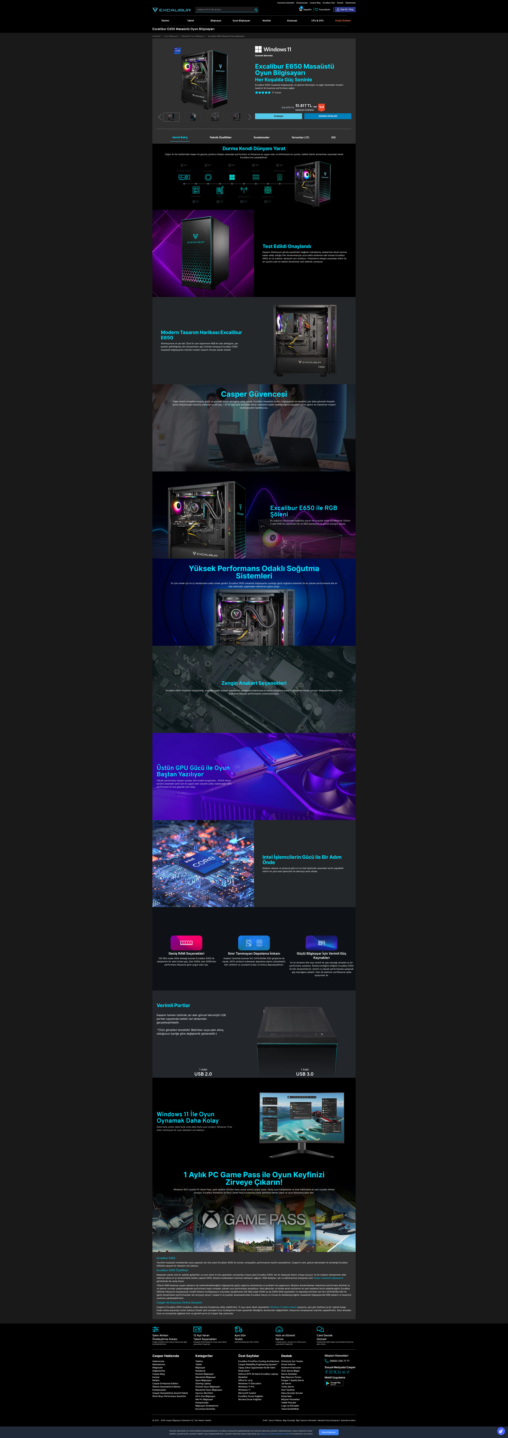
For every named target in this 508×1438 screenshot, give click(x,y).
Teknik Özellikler (221, 137)
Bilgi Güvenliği (289, 1420)
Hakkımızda (350, 3)
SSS (333, 137)
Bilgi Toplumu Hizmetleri (306, 1420)
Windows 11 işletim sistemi (283, 1307)
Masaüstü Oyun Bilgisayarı (193, 36)
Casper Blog (315, 3)
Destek (340, 3)
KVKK (265, 1420)
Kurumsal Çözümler (285, 3)
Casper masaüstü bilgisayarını (328, 1278)
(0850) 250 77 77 (339, 1360)
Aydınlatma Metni (348, 1420)
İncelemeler (262, 137)
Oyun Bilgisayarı (171, 36)
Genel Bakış (180, 137)
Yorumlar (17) (300, 137)
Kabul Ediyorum (328, 1432)
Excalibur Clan (329, 3)
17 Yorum (276, 92)
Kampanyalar (302, 3)
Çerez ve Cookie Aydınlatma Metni (275, 1434)
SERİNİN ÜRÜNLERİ (328, 116)
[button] (160, 117)
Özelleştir (278, 116)
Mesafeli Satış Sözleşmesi (329, 1420)
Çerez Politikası (275, 1420)
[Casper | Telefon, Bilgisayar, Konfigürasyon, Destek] (171, 10)
